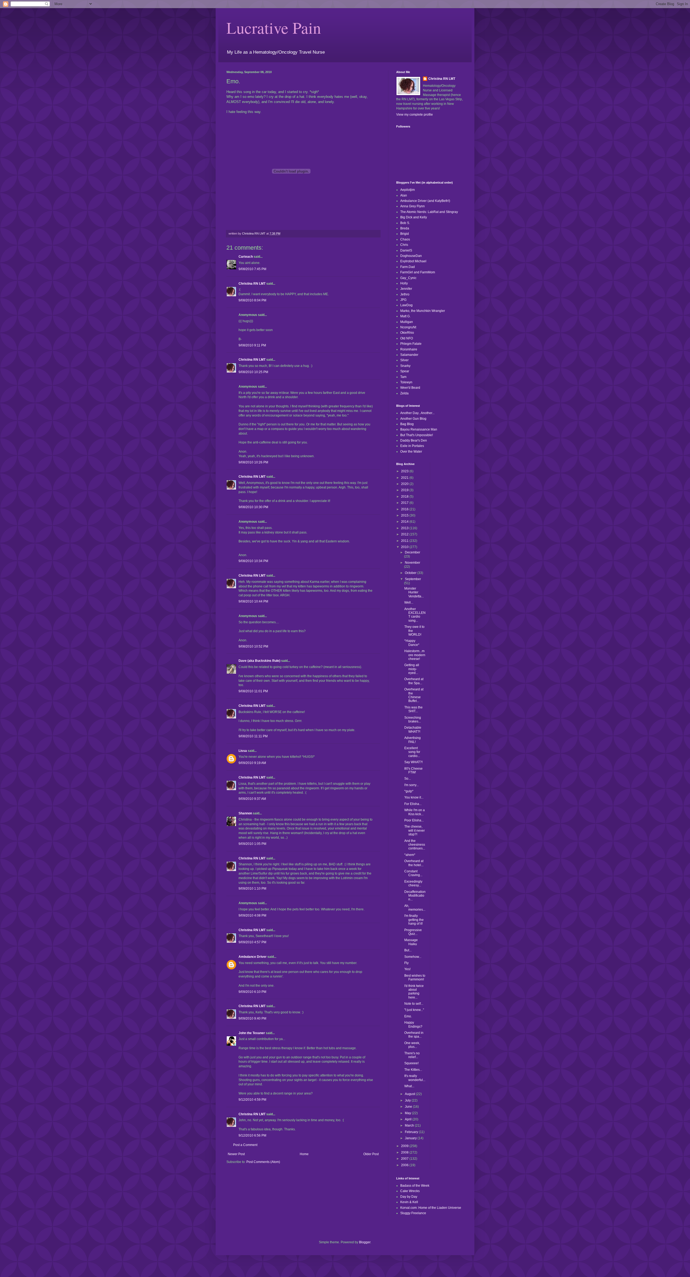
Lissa (243, 751)
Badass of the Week (414, 1185)
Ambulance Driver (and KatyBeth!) (425, 201)
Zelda (404, 393)
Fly (406, 963)
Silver (404, 360)
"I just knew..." (414, 1010)
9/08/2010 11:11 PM (253, 736)
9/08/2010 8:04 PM (252, 300)
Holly (404, 283)
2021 (405, 478)
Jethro (404, 294)
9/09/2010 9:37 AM (252, 799)
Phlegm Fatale (411, 344)
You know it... (413, 797)
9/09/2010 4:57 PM (252, 942)
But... (408, 950)
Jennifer (406, 289)
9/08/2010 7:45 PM (252, 269)
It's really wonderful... (414, 1078)
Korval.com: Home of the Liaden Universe (430, 1208)
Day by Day (408, 1197)
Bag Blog (407, 424)
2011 (405, 541)
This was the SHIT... (413, 709)
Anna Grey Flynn (412, 206)
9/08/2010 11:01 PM (253, 691)
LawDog (406, 305)
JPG (403, 300)
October (411, 573)
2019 (405, 490)
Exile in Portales (412, 446)
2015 (405, 515)
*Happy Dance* (411, 642)
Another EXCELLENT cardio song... (415, 614)
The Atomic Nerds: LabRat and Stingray (429, 212)
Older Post (371, 1154)
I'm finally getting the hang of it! (414, 919)
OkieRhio (407, 333)
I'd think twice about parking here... (414, 991)
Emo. (408, 1016)
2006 (405, 1165)
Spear (404, 371)
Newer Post (236, 1154)
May (408, 1113)
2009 (405, 1146)
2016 (405, 509)
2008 (405, 1152)
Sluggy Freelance (413, 1213)
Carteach (246, 257)
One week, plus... (412, 1045)
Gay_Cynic (408, 278)
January (411, 1138)
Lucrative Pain (273, 27)
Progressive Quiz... (413, 932)
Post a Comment (245, 1145)
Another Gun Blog (413, 419)
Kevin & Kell (409, 1202)
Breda (404, 228)
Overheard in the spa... (413, 1034)
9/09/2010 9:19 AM (252, 763)
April (408, 1119)
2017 (405, 503)
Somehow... (412, 957)
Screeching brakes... (412, 719)
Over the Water (411, 451)
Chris (404, 245)
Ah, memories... (414, 907)
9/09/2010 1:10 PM (252, 888)
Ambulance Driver (253, 957)
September (413, 579)
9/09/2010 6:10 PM (252, 992)
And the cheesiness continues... (414, 845)
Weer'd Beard (410, 388)
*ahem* (409, 855)
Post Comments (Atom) (263, 1162)
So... (407, 778)
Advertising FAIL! (412, 740)
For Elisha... (413, 804)
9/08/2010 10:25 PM (253, 372)
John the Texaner (252, 1033)
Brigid (404, 234)
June (409, 1107)
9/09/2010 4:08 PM (252, 915)
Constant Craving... (413, 873)
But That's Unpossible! (416, 435)
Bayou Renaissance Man (418, 429)
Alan (403, 195)
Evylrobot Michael (413, 261)
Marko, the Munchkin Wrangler (422, 311)
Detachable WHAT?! (412, 729)
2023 (405, 471)
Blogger (364, 1242)
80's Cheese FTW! (413, 770)
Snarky (405, 366)
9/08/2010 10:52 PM (253, 646)
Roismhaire (408, 349)
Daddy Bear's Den (413, 440)
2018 (405, 496)
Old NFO (406, 338)
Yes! (407, 969)
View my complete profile (414, 114)
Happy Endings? (413, 1024)
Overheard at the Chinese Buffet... (413, 695)
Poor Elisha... (414, 820)
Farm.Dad (407, 267)
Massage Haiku (411, 942)
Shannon (245, 813)
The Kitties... (413, 1070)
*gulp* (408, 791)
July (408, 1100)
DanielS (406, 250)
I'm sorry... (411, 785)
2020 (405, 484)
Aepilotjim (407, 190)
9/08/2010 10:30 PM (253, 507)
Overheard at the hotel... (413, 863)
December (412, 552)
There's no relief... (412, 1055)
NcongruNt (408, 327)
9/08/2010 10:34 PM (253, 561)
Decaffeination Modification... (415, 895)
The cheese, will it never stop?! (414, 830)
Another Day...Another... (417, 413)
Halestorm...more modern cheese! (414, 655)
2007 (405, 1159)
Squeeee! (411, 1063)
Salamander (409, 355)
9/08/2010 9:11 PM (252, 345)
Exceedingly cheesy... (413, 883)
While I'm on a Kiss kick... (414, 812)
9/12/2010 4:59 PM (252, 1100)
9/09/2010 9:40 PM (252, 1018)
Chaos (405, 239)
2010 (405, 547)
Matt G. (405, 316)
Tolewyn (406, 382)
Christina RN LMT (252, 283)
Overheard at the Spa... (413, 681)
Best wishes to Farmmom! (414, 977)
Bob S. (405, 223)
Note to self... (413, 1004)
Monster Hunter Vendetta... (414, 592)
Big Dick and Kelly (413, 217)
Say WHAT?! (413, 762)
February (412, 1132)
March (410, 1125)
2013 (405, 528)
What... (409, 1086)
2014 (405, 522)
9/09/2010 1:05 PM (252, 844)
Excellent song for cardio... (412, 752)
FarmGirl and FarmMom (417, 272)
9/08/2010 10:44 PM (253, 601)
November (412, 563)
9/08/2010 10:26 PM (253, 462)
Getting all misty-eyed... (411, 669)
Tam (403, 377)
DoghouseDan (411, 256)
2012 (405, 534)
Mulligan (406, 322)
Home (304, 1154)
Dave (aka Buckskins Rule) (259, 661)
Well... (408, 602)
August (410, 1094)
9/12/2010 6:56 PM (252, 1135)
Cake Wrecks (410, 1191)
